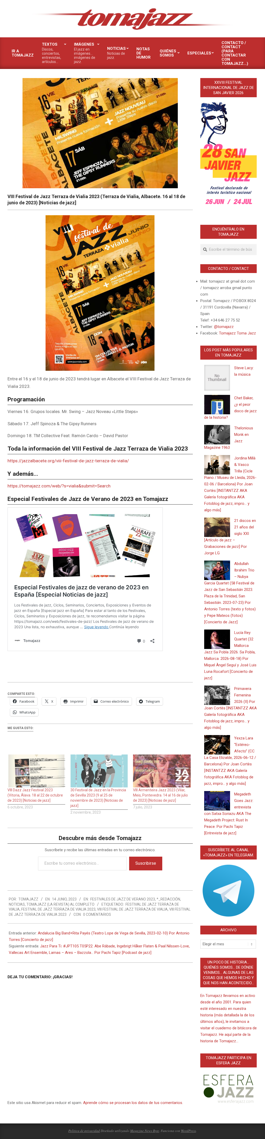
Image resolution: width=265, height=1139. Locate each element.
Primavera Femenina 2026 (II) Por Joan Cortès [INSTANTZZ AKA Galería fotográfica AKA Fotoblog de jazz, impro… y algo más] (230, 708)
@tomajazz (224, 326)
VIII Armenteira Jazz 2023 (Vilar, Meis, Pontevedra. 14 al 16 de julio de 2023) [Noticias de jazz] (160, 795)
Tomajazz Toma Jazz (237, 333)
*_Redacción (168, 899)
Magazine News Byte (144, 1130)
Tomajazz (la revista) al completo (60, 904)
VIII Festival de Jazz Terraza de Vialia (132, 909)
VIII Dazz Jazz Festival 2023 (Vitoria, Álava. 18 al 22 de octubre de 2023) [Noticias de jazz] (35, 795)
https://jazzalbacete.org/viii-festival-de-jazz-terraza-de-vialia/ (68, 460)
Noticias (17, 904)
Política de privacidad (84, 1130)
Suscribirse (145, 863)
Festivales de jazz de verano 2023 (122, 899)
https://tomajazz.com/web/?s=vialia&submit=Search (59, 485)
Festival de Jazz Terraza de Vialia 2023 (58, 909)
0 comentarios (97, 914)
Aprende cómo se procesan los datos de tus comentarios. (133, 1102)
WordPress (188, 1130)
